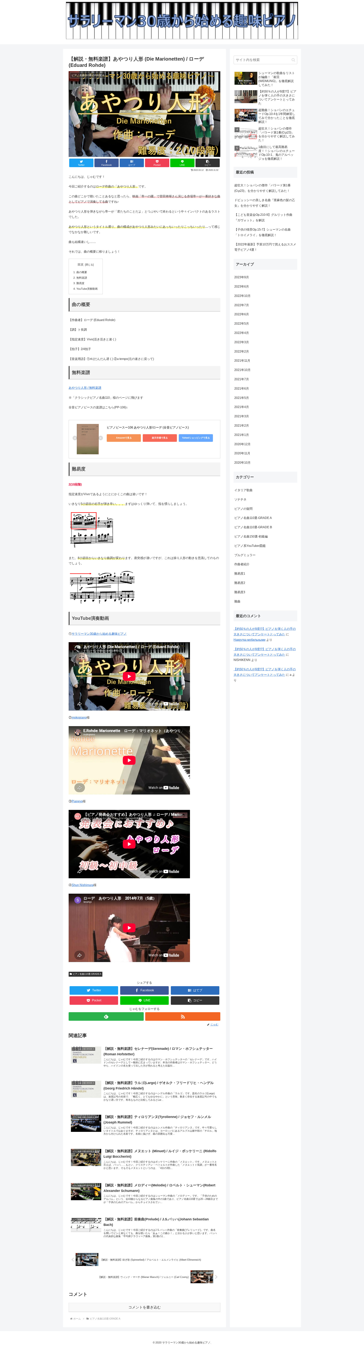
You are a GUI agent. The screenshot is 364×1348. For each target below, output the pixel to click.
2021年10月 (242, 370)
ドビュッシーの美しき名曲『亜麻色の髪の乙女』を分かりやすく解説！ (264, 202)
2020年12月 (242, 444)
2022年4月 (241, 332)
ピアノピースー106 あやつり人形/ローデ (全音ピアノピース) (148, 427)
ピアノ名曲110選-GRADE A (87, 974)
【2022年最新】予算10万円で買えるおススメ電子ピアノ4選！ (265, 247)
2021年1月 (241, 434)
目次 (81, 264)
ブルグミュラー (245, 555)
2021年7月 (241, 379)
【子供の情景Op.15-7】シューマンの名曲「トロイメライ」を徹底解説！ (262, 232)
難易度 (80, 283)
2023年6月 (241, 286)
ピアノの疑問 (243, 508)
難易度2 (239, 582)
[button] (207, 163)
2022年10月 (242, 295)
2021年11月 (242, 360)
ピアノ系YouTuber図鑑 (250, 545)
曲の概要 (81, 272)
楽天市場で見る (160, 437)
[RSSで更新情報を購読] (182, 1016)
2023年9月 (241, 277)
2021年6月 (241, 388)
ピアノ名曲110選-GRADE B (253, 527)
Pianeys (77, 801)
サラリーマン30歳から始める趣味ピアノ (99, 633)
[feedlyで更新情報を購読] (106, 1016)
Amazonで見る (124, 437)
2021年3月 (241, 416)
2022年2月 (241, 351)
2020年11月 (242, 453)
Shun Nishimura (82, 885)
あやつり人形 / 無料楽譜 (85, 387)
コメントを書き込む (144, 1307)
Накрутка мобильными (249, 639)
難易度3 (239, 592)
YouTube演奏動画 (87, 288)
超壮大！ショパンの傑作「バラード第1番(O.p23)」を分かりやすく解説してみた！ (262, 188)
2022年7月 (241, 305)
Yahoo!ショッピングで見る (196, 437)
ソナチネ (240, 499)
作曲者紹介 (241, 564)
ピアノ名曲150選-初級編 (251, 536)
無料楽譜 (81, 277)
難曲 (237, 601)
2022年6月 (241, 314)
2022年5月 (241, 323)
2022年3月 (241, 342)
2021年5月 (241, 397)
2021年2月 (241, 425)
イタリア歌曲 (243, 490)
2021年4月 (241, 407)
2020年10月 (242, 462)
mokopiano (79, 717)
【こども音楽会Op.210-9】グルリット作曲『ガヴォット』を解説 (263, 217)
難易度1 (239, 573)
